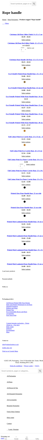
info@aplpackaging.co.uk (10, 344)
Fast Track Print (11, 315)
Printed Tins (10, 310)
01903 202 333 (7, 348)
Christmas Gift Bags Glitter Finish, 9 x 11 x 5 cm (26, 34)
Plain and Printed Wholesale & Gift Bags (19, 304)
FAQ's (37, 366)
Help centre (10, 327)
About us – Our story (13, 325)
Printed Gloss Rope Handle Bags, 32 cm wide (26, 207)
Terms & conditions (16, 366)
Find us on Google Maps (10, 351)
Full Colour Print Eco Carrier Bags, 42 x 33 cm (26, 151)
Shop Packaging (13, 19)
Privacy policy (28, 366)
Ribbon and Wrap (12, 308)
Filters (7, 23)
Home (4, 19)
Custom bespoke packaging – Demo (17, 323)
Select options (26, 40)
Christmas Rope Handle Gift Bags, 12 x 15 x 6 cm (26, 60)
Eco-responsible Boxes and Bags (16, 312)
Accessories (10, 313)
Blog (7, 332)
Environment (10, 330)
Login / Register (13, 429)
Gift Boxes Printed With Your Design (18, 303)
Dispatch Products (12, 306)
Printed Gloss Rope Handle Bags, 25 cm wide (26, 193)
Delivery (9, 328)
